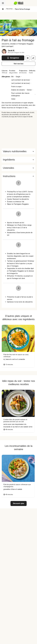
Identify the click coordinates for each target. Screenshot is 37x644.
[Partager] (33, 58)
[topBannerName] (18, 15)
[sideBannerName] (18, 133)
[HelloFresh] (18, 3)
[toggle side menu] (3, 3)
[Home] (3, 9)
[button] (18, 159)
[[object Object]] (27, 58)
